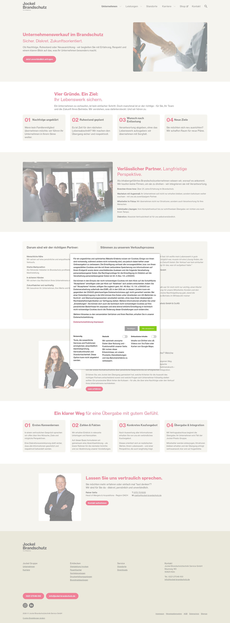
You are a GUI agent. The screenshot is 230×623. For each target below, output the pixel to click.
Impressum (99, 322)
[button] (131, 328)
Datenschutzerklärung (83, 322)
